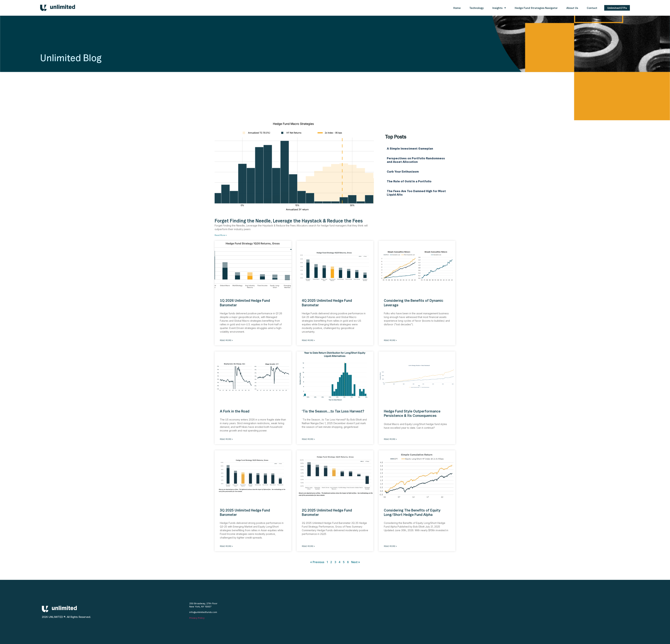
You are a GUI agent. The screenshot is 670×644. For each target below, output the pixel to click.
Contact (592, 7)
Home (457, 7)
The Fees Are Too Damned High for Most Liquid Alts (416, 192)
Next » (355, 562)
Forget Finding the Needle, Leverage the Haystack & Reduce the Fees (289, 220)
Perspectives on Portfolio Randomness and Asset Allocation (416, 160)
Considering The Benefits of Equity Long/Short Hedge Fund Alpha (412, 512)
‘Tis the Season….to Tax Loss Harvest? (333, 411)
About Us (572, 7)
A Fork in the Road (234, 411)
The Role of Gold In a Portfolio (409, 181)
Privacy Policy (196, 617)
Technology (476, 7)
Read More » (221, 235)
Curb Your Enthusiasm (403, 171)
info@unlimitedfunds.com (203, 612)
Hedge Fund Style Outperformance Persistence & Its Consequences (412, 413)
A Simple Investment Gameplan (410, 148)
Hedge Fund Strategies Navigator (536, 7)
